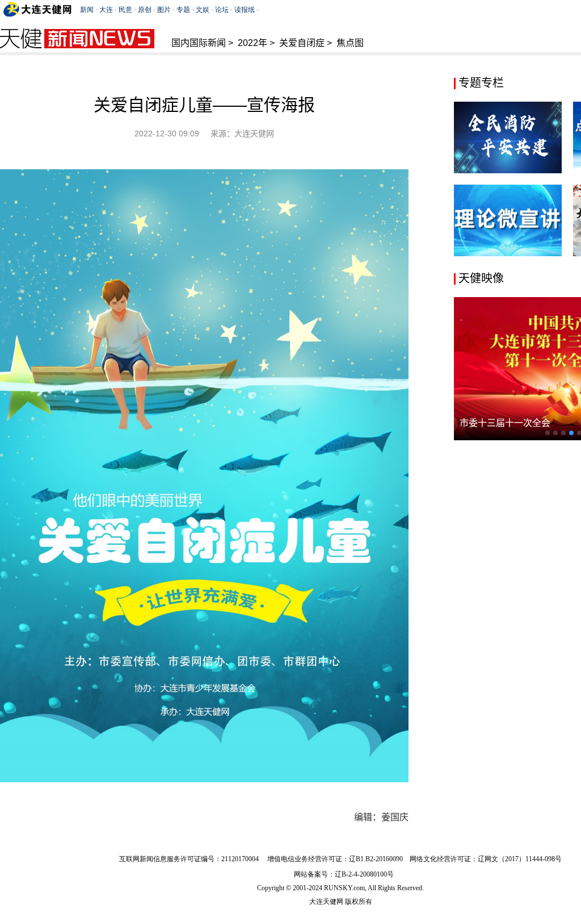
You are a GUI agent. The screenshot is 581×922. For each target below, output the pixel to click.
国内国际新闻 (198, 43)
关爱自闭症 (302, 43)
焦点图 (350, 43)
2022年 (252, 43)
